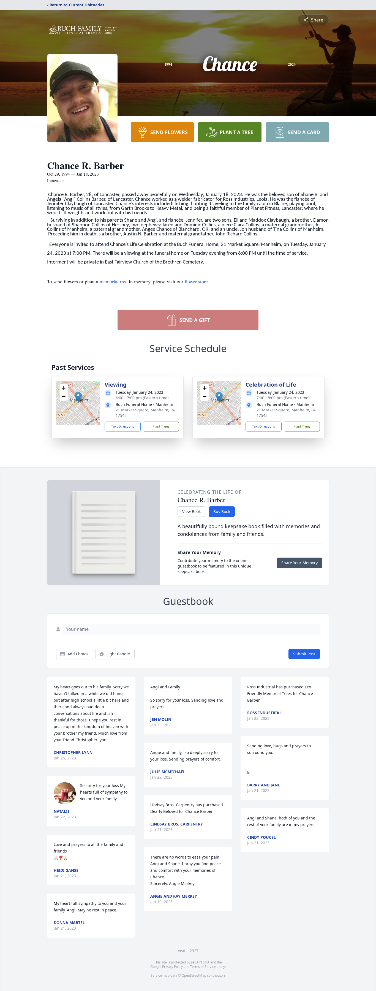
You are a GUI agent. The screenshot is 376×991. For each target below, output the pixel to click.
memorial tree (113, 281)
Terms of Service (203, 966)
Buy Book (221, 511)
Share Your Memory (299, 562)
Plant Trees (161, 426)
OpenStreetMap (194, 975)
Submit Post (304, 653)
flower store (196, 281)
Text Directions (122, 426)
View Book (191, 511)
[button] (78, 397)
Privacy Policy (172, 966)
